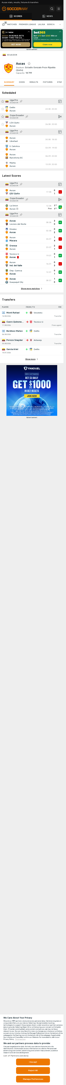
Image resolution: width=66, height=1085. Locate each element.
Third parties (20, 1039)
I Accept (33, 1062)
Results (33, 82)
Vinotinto (38, 312)
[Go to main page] (17, 9)
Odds (22, 82)
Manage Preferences (33, 1079)
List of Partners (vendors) (15, 1056)
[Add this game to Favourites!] (2, 109)
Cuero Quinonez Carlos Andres (22, 322)
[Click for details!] (31, 109)
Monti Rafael (12, 312)
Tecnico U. (38, 322)
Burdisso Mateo (14, 331)
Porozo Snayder (14, 340)
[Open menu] (58, 9)
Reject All (33, 1070)
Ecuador (12, 55)
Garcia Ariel (12, 349)
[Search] (52, 9)
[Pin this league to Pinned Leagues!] (21, 101)
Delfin (36, 331)
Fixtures (47, 82)
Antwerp (38, 340)
